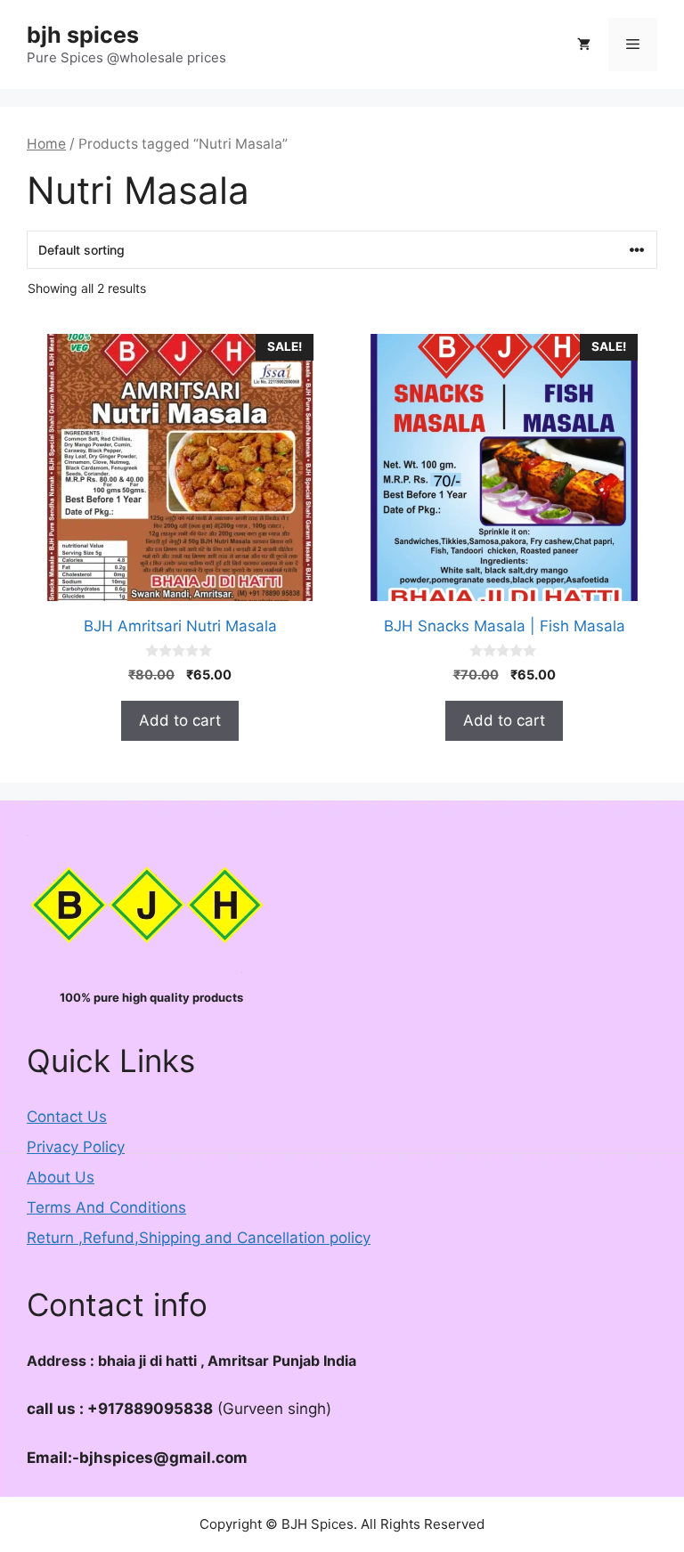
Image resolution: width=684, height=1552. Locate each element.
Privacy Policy (76, 1147)
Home (46, 143)
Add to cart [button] (180, 720)
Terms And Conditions (106, 1207)
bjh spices (83, 34)
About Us (60, 1177)
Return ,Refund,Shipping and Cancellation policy (198, 1238)
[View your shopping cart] (583, 44)
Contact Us (67, 1116)
